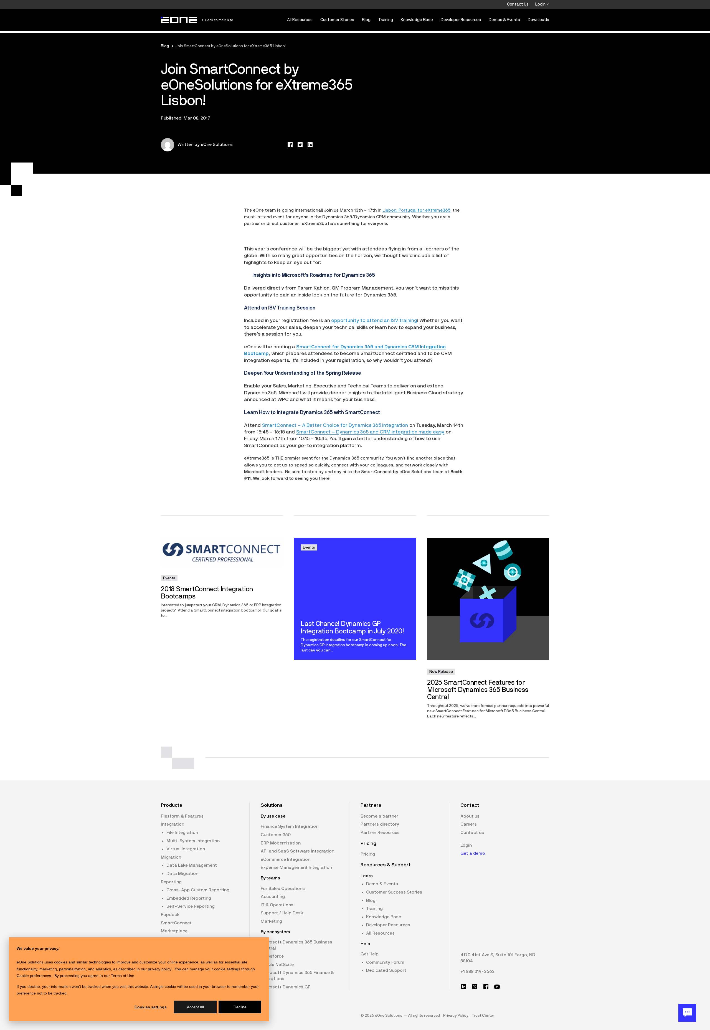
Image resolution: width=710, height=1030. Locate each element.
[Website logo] (179, 20)
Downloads (538, 20)
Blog (366, 20)
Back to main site (219, 20)
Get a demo (472, 853)
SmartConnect (176, 923)
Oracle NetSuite (277, 964)
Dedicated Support (386, 970)
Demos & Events (504, 20)
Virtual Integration (185, 849)
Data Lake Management (191, 865)
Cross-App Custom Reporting (197, 890)
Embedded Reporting (188, 898)
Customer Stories (337, 20)
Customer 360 (276, 835)
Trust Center (483, 1016)
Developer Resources (461, 20)
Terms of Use (122, 975)
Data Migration (182, 873)
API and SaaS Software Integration (297, 851)
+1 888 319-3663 (477, 971)
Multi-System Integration (193, 841)
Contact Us (518, 4)
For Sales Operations (283, 888)
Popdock (170, 914)
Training (385, 20)
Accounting (273, 896)
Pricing (368, 854)
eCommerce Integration (285, 859)
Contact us (472, 832)
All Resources (300, 20)
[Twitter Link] (474, 986)
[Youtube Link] (497, 986)
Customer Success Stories (394, 892)
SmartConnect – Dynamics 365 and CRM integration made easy (370, 432)
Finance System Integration (289, 826)
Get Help (370, 954)
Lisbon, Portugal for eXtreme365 (416, 210)
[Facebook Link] (486, 986)
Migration (171, 857)
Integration (172, 824)
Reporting (171, 882)
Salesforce (272, 956)
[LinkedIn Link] (463, 986)
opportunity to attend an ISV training (373, 320)
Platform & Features (182, 816)
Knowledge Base (417, 20)
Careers (468, 824)
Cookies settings (151, 1007)
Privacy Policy (455, 1016)
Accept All (195, 1007)
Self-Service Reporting (190, 906)
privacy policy (159, 969)
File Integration (182, 832)
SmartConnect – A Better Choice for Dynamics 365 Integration (335, 425)
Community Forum (385, 962)
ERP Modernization (281, 843)
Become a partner (379, 816)
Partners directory (380, 824)
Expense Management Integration (296, 867)
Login (540, 4)
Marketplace (174, 931)
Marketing (271, 921)
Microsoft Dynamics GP (286, 987)
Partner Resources (380, 832)
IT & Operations (277, 905)
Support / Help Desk (282, 913)
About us (470, 816)
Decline (240, 1007)
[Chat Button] (687, 1013)
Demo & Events (382, 884)
